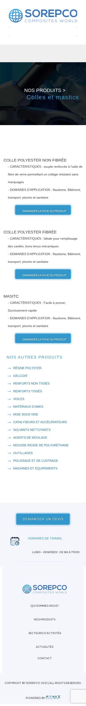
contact (44, 658)
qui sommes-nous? (44, 605)
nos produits (44, 619)
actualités (44, 646)
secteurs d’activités (44, 633)
